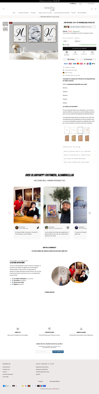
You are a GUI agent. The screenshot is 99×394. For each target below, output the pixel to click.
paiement (38, 374)
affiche (14, 12)
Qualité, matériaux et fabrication (77, 155)
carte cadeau (5, 376)
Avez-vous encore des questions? (77, 162)
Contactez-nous (6, 369)
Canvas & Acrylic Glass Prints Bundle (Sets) (61, 12)
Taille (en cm (68, 38)
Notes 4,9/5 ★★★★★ (82, 12)
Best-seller (73, 12)
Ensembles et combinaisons (23, 12)
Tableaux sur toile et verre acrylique (45, 12)
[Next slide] (89, 213)
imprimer (5, 371)
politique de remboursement (75, 158)
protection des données (8, 374)
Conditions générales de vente (42, 371)
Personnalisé (33, 12)
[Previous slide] (9, 213)
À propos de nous (6, 367)
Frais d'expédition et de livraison (77, 151)
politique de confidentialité (42, 369)
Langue (77, 38)
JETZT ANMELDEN (58, 351)
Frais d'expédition (73, 33)
